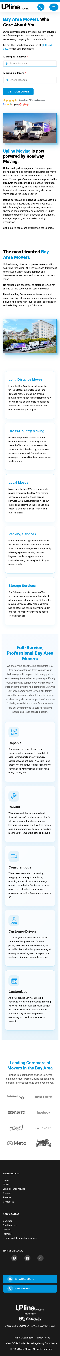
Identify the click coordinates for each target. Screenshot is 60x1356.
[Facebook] (27, 1258)
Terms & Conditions (23, 1337)
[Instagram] (14, 1258)
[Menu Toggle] (53, 7)
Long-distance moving (14, 1189)
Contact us (8, 1202)
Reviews (7, 1197)
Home (6, 1180)
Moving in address (14, 73)
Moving (6, 1184)
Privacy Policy (43, 1337)
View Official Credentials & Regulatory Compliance (31, 1343)
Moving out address (15, 56)
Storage (7, 1193)
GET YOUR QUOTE (18, 91)
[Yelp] (40, 1258)
